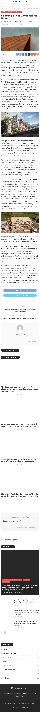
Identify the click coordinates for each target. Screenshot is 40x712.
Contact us (16, 707)
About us (25, 707)
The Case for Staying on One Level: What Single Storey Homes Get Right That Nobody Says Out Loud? (19, 389)
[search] (37, 3)
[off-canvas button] (2, 3)
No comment (29, 22)
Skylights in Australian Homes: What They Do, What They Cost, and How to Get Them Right (20, 495)
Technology (21, 678)
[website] (3, 341)
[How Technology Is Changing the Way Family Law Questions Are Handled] (6, 623)
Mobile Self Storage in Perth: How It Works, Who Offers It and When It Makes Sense (18, 460)
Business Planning (7, 12)
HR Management (21, 670)
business (5, 382)
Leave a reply (9, 350)
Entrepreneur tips (21, 657)
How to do (18, 12)
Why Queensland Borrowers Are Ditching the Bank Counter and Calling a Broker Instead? (20, 425)
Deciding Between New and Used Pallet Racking (20, 318)
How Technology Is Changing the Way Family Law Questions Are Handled (25, 623)
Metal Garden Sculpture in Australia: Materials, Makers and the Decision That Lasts (26, 612)
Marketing (34, 382)
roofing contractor (8, 143)
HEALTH (21, 661)
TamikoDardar (8, 22)
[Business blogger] (20, 1)
